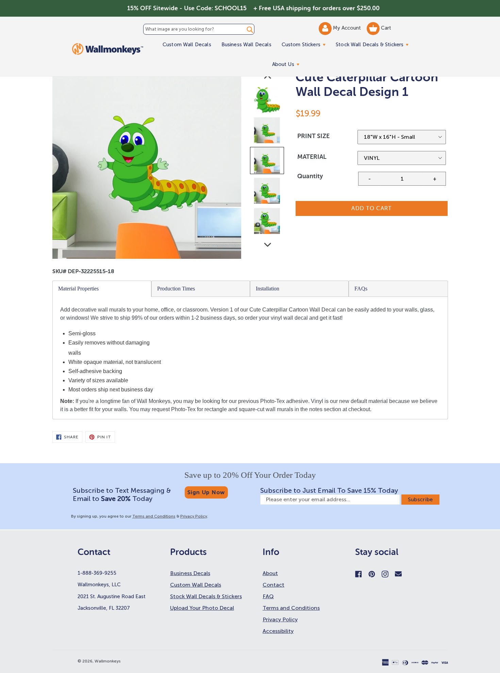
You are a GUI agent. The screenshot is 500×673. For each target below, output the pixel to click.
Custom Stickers (306, 44)
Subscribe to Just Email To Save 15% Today (329, 490)
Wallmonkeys (108, 661)
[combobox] (198, 29)
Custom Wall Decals (187, 44)
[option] (267, 101)
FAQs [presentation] (360, 288)
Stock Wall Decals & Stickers (375, 44)
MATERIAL (312, 157)
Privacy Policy (193, 516)
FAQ (268, 596)
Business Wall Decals (246, 44)
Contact (273, 585)
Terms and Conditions (154, 516)
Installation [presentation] (267, 288)
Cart (385, 28)
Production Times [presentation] (176, 288)
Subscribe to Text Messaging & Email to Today (122, 494)
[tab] (102, 289)
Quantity (310, 176)
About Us (288, 64)
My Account (347, 28)
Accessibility (278, 631)
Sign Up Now (206, 492)
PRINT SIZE (313, 136)
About (270, 573)
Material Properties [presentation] (78, 288)
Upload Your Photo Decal (202, 608)
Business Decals (190, 573)
